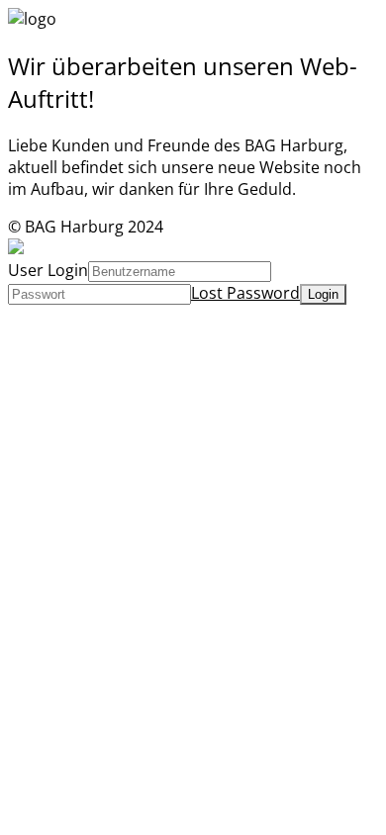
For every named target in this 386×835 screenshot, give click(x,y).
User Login (48, 270)
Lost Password (245, 293)
